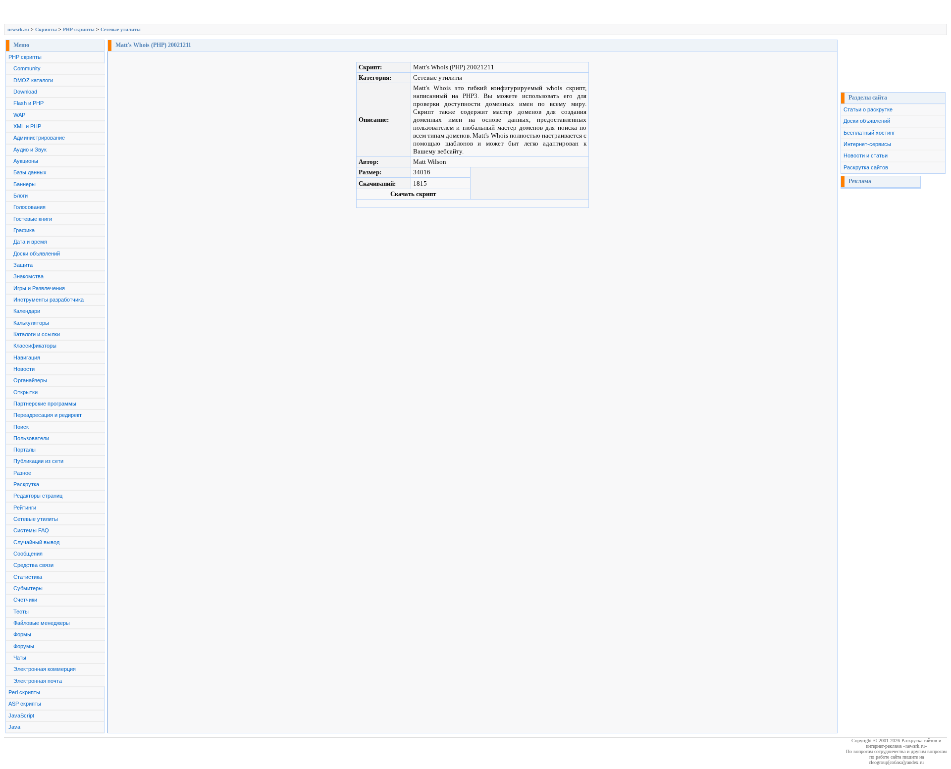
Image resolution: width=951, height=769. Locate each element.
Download (25, 92)
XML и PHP (27, 126)
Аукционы (25, 161)
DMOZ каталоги (33, 80)
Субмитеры (28, 588)
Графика (24, 230)
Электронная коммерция (44, 669)
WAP (19, 115)
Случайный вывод (36, 542)
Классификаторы (34, 346)
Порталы (24, 450)
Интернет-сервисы (867, 144)
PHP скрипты (25, 57)
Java (14, 727)
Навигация (26, 357)
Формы (22, 634)
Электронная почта (37, 681)
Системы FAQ (31, 530)
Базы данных (30, 172)
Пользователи (31, 438)
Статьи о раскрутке (868, 109)
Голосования (29, 207)
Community (27, 68)
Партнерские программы (44, 404)
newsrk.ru (18, 29)
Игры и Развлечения (39, 288)
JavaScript (21, 715)
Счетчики (25, 600)
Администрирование (39, 138)
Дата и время (30, 242)
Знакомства (28, 276)
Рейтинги (24, 508)
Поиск (21, 427)
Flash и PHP (28, 103)
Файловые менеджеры (41, 623)
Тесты (21, 612)
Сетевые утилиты (121, 29)
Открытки (25, 392)
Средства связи (33, 565)
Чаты (19, 658)
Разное (22, 473)
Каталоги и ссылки (36, 334)
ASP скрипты (24, 704)
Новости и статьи (866, 155)
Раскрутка (26, 484)
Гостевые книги (32, 219)
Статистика (27, 577)
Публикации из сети (38, 461)
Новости (24, 369)
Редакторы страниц (37, 496)
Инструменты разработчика (48, 300)
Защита (23, 265)
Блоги (20, 196)
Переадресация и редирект (47, 415)
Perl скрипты (24, 692)
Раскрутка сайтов (866, 167)
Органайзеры (30, 380)
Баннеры (24, 184)
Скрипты (46, 29)
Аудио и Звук (30, 150)
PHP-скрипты (79, 29)
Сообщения (28, 554)
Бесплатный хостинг (869, 133)
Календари (26, 311)
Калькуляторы (31, 323)
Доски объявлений (36, 253)
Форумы (23, 646)
